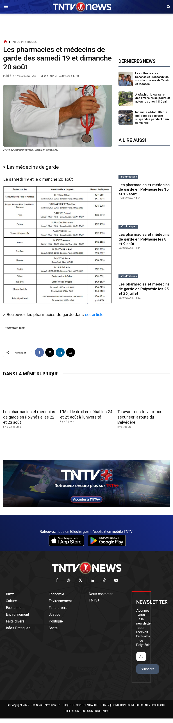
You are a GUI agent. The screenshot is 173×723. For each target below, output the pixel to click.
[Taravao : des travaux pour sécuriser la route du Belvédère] (143, 394)
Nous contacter (101, 594)
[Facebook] (39, 352)
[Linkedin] (60, 352)
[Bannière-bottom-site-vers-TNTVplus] (86, 506)
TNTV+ (94, 600)
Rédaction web (15, 328)
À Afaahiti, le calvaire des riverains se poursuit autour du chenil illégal (152, 98)
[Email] (70, 352)
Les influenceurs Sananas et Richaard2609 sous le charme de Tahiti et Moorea (152, 79)
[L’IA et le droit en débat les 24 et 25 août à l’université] (86, 394)
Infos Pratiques (24, 42)
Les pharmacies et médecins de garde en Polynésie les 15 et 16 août (144, 189)
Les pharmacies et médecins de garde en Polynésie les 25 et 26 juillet (144, 289)
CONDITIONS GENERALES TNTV (131, 705)
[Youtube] (116, 580)
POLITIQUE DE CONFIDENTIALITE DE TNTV (83, 705)
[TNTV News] (86, 568)
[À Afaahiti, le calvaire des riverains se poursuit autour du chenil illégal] (125, 98)
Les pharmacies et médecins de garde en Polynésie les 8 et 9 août (144, 239)
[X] (49, 352)
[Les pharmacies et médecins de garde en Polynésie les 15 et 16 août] (144, 168)
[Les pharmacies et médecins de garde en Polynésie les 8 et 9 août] (144, 218)
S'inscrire (147, 669)
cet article (94, 314)
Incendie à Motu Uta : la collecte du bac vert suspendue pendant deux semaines (152, 117)
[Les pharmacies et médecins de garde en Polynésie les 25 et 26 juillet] (144, 267)
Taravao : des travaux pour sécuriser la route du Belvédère (140, 417)
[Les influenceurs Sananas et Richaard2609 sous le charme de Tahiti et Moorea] (125, 79)
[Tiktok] (104, 580)
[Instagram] (69, 580)
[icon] (5, 42)
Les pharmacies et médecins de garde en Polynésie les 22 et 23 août (29, 417)
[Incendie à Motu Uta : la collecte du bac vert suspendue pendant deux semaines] (125, 117)
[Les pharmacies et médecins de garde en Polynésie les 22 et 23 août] (29, 394)
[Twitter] (81, 580)
